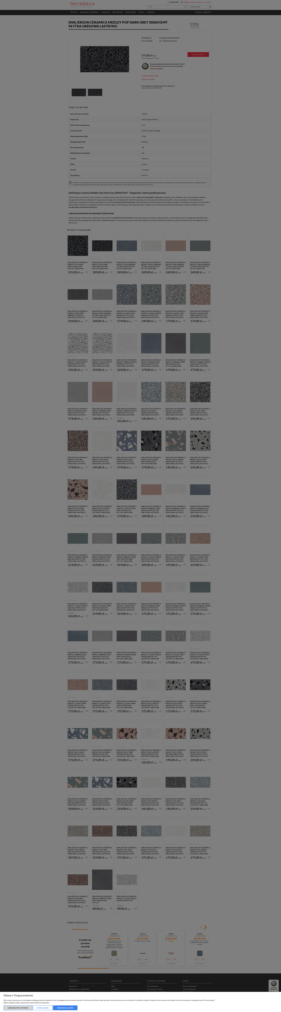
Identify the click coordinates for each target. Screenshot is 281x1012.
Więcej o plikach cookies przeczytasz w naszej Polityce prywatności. (26, 1002)
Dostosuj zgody (43, 1008)
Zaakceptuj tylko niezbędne (18, 1008)
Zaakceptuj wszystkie (65, 1008)
